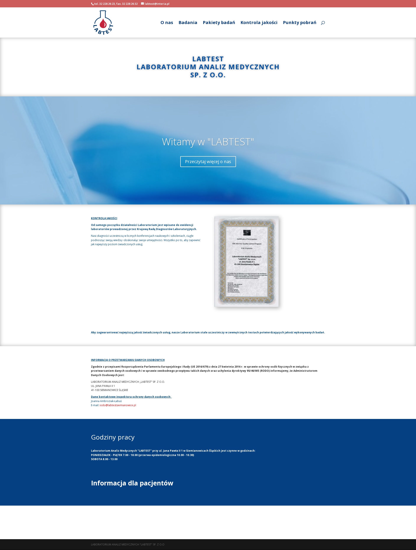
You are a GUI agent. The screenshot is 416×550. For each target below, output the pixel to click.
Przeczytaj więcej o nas (208, 161)
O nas (167, 23)
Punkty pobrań (299, 23)
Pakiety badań (219, 23)
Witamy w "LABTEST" (208, 141)
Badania (188, 23)
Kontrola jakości (259, 23)
